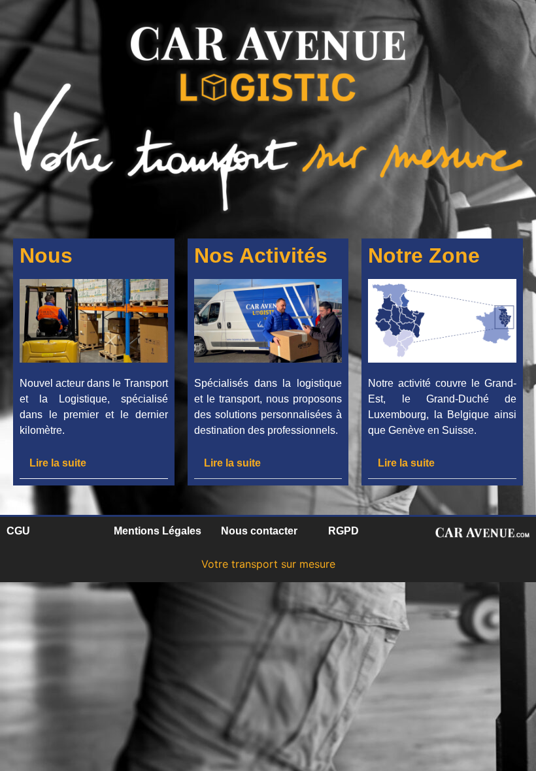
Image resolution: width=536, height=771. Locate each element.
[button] (94, 463)
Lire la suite (57, 462)
